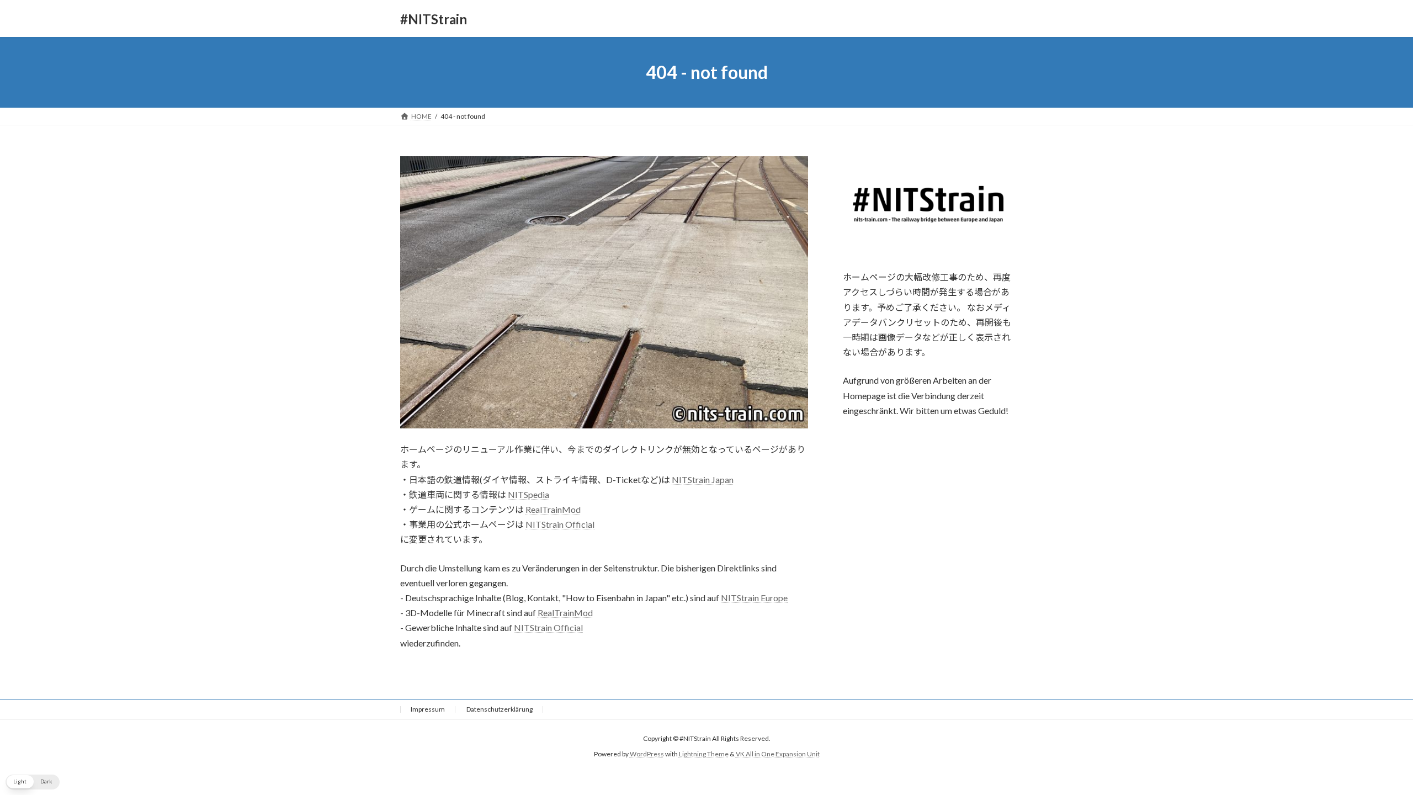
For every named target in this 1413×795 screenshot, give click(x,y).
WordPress (647, 754)
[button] (33, 782)
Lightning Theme (704, 754)
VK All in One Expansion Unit (778, 754)
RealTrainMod (553, 509)
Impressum (428, 709)
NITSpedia (528, 494)
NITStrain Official (559, 524)
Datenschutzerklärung (499, 709)
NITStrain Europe (754, 597)
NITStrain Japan (703, 479)
